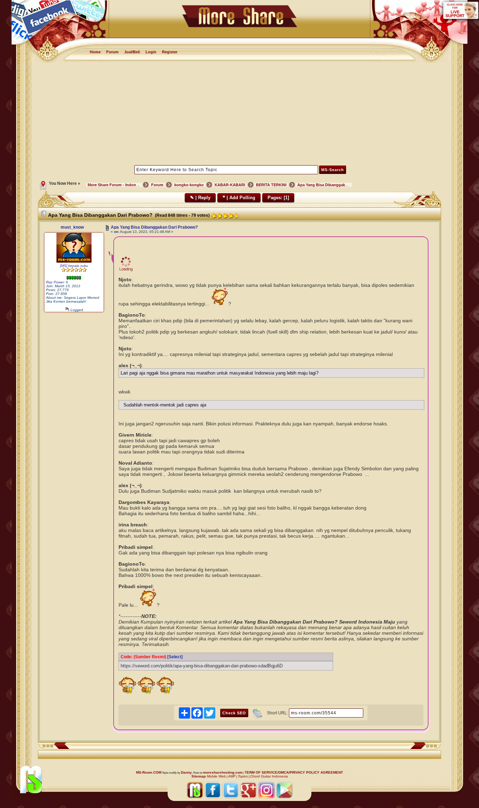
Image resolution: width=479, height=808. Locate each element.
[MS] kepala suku (74, 266)
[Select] (175, 657)
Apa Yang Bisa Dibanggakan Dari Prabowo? (154, 227)
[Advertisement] (239, 113)
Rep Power (55, 282)
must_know (72, 227)
